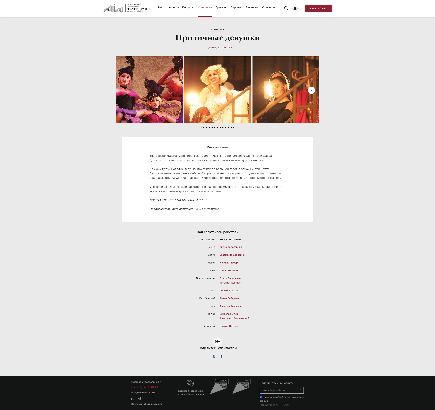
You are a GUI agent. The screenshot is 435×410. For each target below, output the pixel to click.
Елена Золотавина (231, 247)
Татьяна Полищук (230, 283)
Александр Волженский (234, 318)
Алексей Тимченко (231, 306)
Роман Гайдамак (229, 298)
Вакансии (252, 7)
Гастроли (188, 7)
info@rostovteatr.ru (143, 393)
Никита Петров (229, 326)
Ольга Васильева (230, 278)
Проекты (221, 7)
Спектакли (205, 7)
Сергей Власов (229, 291)
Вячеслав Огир (229, 314)
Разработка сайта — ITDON (274, 405)
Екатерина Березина (232, 255)
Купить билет (319, 8)
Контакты (268, 7)
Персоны (236, 7)
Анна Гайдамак (229, 271)
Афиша (174, 7)
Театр (162, 7)
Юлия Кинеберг (229, 263)
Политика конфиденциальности (146, 404)
